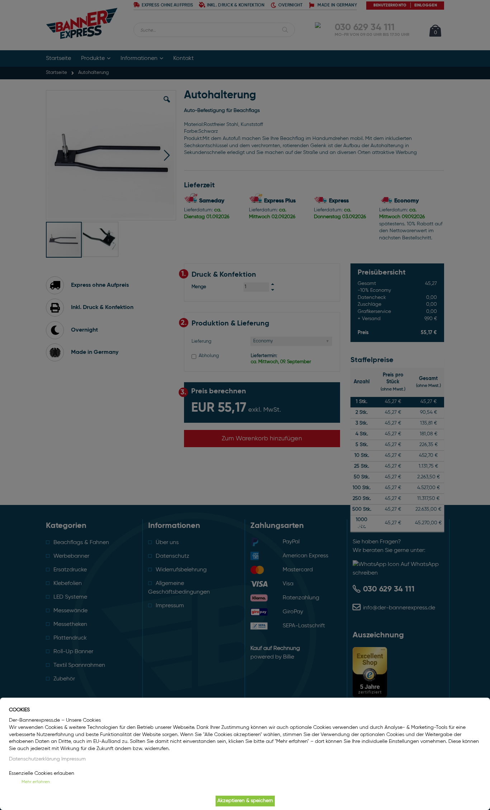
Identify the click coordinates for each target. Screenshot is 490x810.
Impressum (73, 759)
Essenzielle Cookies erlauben (41, 773)
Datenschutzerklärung (34, 759)
